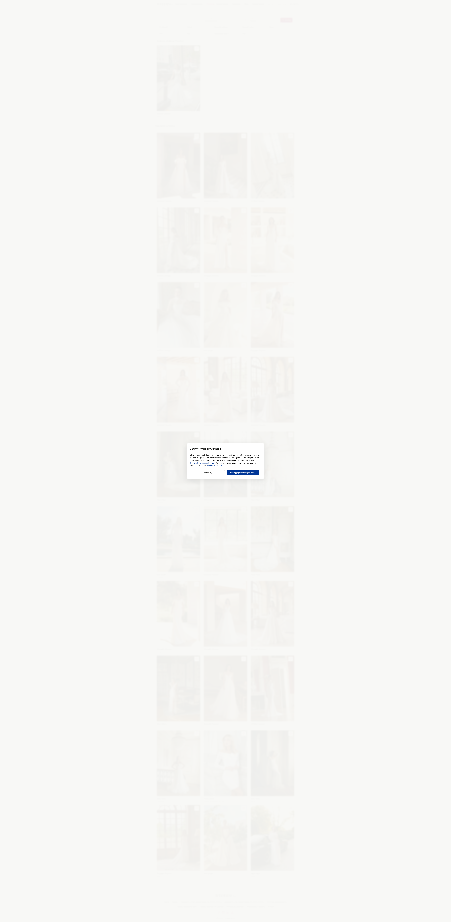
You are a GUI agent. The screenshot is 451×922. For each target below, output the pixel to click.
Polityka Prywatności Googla (202, 463)
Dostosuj (208, 472)
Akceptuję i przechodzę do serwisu (243, 472)
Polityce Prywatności (215, 465)
